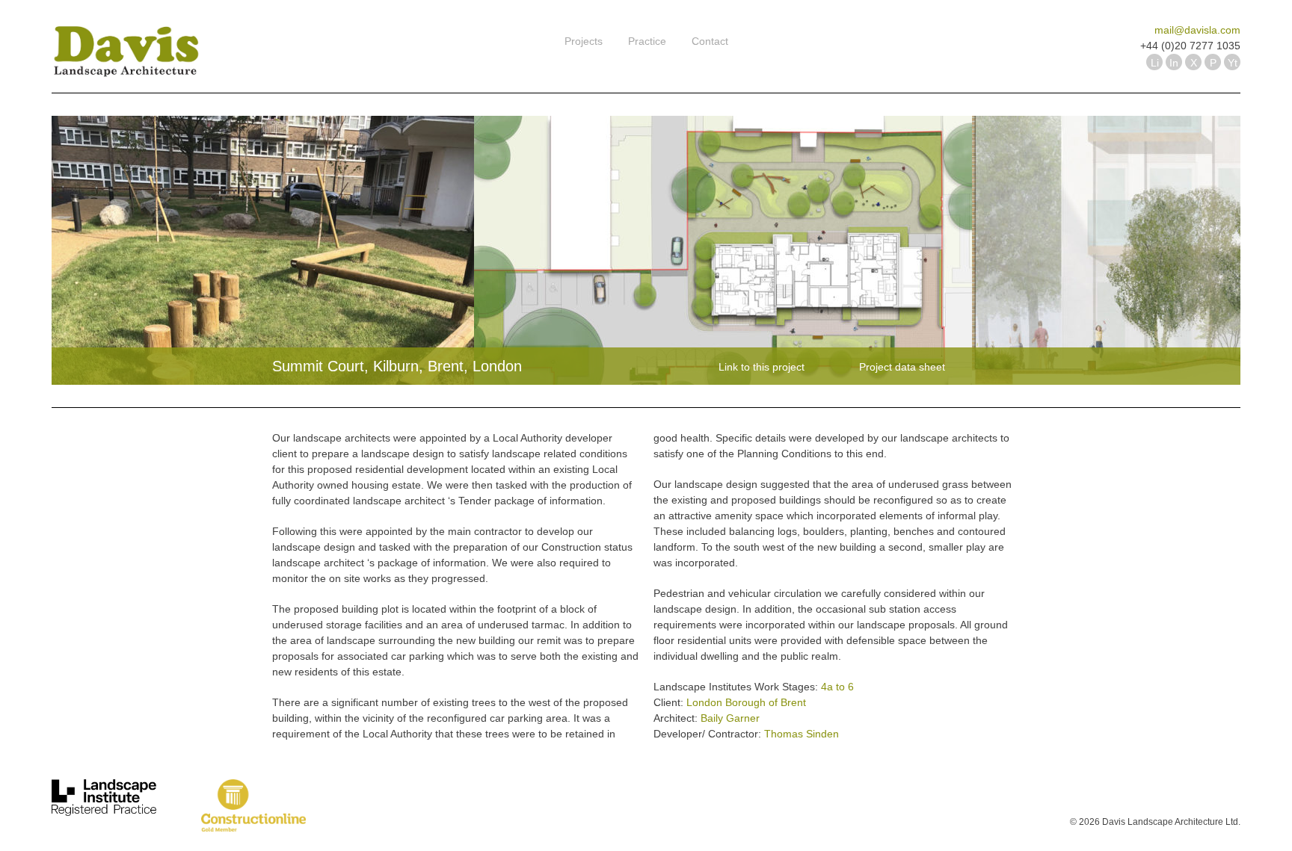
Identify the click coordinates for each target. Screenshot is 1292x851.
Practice (647, 41)
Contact (710, 41)
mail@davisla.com (1197, 30)
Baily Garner (730, 718)
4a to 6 (837, 687)
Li (1155, 63)
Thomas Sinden (801, 734)
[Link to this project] (714, 362)
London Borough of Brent (746, 702)
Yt (1232, 63)
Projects (584, 41)
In (1173, 63)
